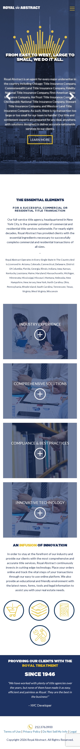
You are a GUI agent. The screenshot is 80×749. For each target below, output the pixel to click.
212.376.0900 (44, 727)
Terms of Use (12, 731)
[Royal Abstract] (20, 6)
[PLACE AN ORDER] (13, 609)
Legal (73, 731)
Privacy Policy (31, 731)
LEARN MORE (40, 139)
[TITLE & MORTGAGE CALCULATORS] (64, 609)
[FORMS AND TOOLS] (40, 634)
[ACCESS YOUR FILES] (39, 609)
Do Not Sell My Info (55, 731)
